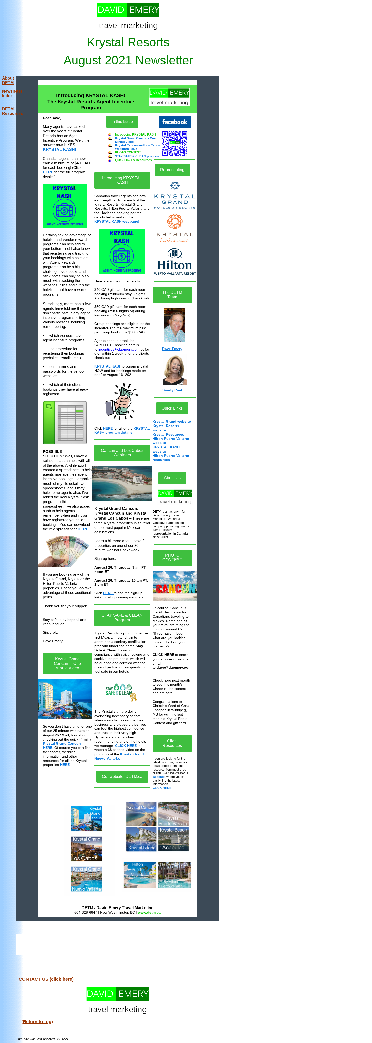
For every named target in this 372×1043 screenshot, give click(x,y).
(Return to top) (37, 1021)
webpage (159, 777)
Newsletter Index (12, 93)
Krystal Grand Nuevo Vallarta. (119, 756)
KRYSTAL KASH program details (122, 430)
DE (12, 111)
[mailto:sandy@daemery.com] (175, 369)
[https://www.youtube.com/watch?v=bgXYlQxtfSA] (122, 692)
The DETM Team (172, 294)
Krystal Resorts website (166, 428)
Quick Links (172, 408)
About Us (172, 478)
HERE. (83, 529)
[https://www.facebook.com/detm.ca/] (175, 122)
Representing (172, 170)
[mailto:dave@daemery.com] (175, 325)
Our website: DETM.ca (122, 776)
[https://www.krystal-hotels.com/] (175, 228)
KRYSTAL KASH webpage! (116, 221)
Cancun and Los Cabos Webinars (122, 452)
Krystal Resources (168, 434)
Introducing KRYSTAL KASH (122, 180)
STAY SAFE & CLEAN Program (122, 617)
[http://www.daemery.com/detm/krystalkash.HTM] (65, 206)
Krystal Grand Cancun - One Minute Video (67, 663)
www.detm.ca (149, 912)
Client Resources (172, 743)
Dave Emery (172, 349)
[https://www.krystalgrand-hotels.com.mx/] (175, 195)
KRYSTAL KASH (107, 366)
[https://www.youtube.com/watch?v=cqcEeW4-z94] (65, 699)
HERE (48, 172)
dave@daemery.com (174, 667)
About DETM (8, 80)
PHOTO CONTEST (172, 557)
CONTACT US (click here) (46, 979)
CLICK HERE (126, 746)
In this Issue (122, 121)
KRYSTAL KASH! (59, 149)
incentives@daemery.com (119, 349)
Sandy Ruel (172, 390)
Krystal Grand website (172, 421)
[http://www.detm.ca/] (169, 97)
